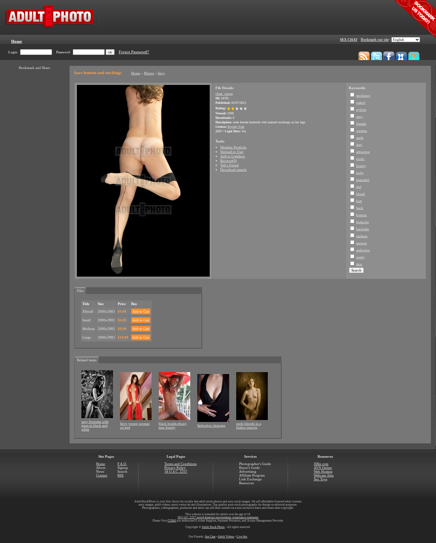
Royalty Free (236, 126)
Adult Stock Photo (213, 527)
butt (359, 201)
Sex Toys (320, 479)
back (359, 208)
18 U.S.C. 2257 (175, 471)
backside (362, 229)
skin (359, 264)
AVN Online (323, 468)
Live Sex (242, 536)
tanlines (361, 236)
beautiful (362, 180)
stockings (363, 95)
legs (359, 145)
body (360, 173)
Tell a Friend (229, 165)
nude (360, 138)
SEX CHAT (348, 40)
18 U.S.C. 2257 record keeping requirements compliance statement (218, 517)
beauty (361, 166)
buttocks (362, 222)
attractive (363, 152)
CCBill (172, 520)
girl (358, 187)
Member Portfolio (233, 147)
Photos (149, 73)
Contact (101, 475)
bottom (361, 215)
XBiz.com (321, 464)
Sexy (161, 73)
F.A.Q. (122, 464)
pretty (360, 257)
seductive (363, 250)
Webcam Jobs (324, 475)
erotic (360, 159)
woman (361, 131)
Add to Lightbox (232, 156)
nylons (361, 109)
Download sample (233, 170)
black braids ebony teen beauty (173, 425)
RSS (120, 475)
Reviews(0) (228, 161)
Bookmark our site (375, 39)
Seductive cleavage (211, 425)
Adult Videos (226, 536)
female (361, 124)
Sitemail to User (232, 152)
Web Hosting (323, 471)
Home (135, 73)
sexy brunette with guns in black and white (95, 425)
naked (360, 102)
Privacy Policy (175, 468)
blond (360, 194)
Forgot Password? (134, 52)
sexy (359, 117)
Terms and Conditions (180, 464)
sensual (361, 243)
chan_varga (224, 94)
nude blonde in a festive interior (248, 425)
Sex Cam (210, 536)
